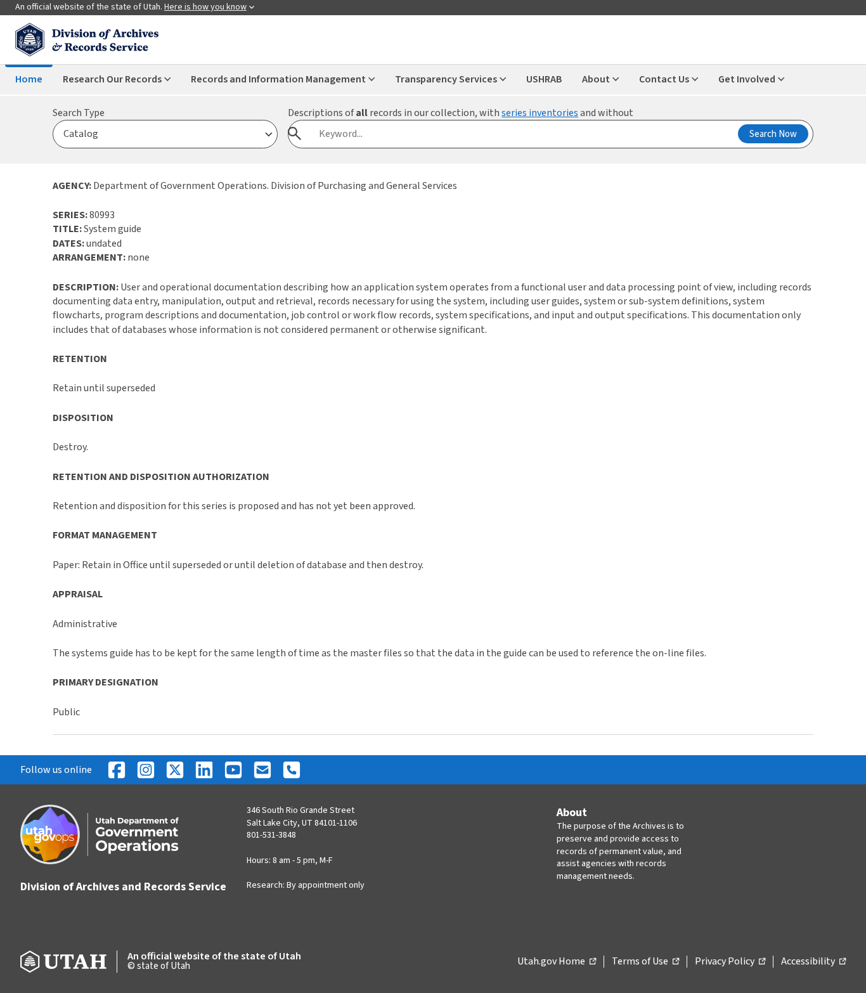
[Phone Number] (291, 769)
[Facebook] (116, 769)
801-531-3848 (271, 835)
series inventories (539, 113)
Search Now (773, 134)
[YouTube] (233, 769)
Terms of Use (645, 962)
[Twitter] (175, 769)
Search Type (79, 113)
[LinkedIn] (204, 769)
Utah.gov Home (556, 962)
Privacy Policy (730, 962)
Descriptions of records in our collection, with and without (460, 113)
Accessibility (813, 962)
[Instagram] (145, 769)
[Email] (262, 769)
